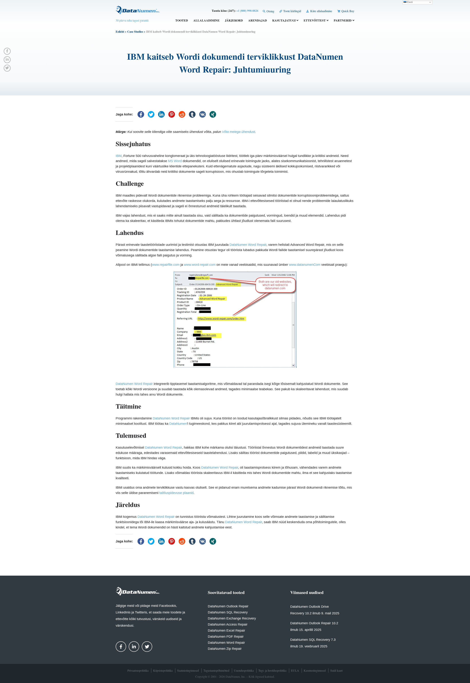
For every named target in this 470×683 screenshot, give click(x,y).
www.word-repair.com (200, 265)
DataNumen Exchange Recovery (232, 618)
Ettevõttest (315, 20)
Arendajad (257, 20)
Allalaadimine (206, 20)
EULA (295, 670)
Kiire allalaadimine (321, 11)
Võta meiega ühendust (238, 132)
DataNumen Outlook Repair (228, 606)
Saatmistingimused (188, 670)
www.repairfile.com (166, 265)
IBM (119, 156)
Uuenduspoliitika (244, 670)
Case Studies (135, 31)
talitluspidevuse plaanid (176, 493)
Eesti (409, 2)
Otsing (270, 11)
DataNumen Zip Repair (225, 649)
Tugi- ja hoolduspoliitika (272, 670)
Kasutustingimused (315, 670)
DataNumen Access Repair (227, 624)
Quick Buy (347, 11)
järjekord (234, 20)
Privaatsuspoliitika (138, 670)
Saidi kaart (336, 670)
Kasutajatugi (284, 20)
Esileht (120, 31)
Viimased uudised (306, 592)
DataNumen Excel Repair (226, 630)
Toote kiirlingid (292, 11)
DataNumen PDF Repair (226, 636)
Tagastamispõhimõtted (216, 670)
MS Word (175, 161)
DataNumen (178, 423)
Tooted (181, 20)
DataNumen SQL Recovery (228, 612)
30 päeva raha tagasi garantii (132, 20)
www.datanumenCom (304, 265)
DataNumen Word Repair (247, 245)
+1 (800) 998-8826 (247, 10)
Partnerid (343, 20)
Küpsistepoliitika (163, 670)
